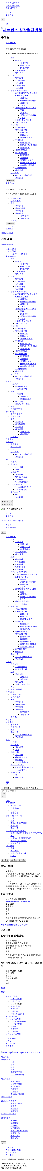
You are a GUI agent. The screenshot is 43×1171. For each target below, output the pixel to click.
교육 (12, 391)
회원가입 (9, 516)
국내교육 (19, 394)
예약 (12, 259)
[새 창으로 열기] (6, 1052)
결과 (12, 276)
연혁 (12, 449)
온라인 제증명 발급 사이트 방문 (14, 925)
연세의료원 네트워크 (31, 1052)
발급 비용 (24, 304)
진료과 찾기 (11, 251)
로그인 (8, 514)
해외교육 (19, 401)
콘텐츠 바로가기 (13, 3)
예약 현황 (19, 274)
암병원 (13, 1026)
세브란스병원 (11, 996)
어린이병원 (15, 1006)
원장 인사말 (16, 447)
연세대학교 (6, 1118)
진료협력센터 (21, 386)
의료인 (8, 381)
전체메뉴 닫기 (7, 244)
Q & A (22, 306)
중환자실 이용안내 (28, 364)
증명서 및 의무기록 (19, 292)
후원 (12, 419)
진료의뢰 (14, 384)
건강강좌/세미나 (17, 484)
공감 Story (10, 183)
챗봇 (3, 992)
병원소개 (9, 442)
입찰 (12, 1069)
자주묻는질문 (21, 369)
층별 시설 (24, 334)
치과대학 (14, 1123)
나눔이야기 (25, 434)
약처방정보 (20, 281)
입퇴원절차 (25, 356)
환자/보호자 (11, 43)
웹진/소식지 (16, 492)
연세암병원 (15, 1001)
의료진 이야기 (16, 414)
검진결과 (19, 284)
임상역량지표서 (22, 482)
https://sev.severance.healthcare (18, 901)
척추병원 (14, 1029)
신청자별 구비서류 (28, 302)
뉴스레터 (19, 497)
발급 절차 (24, 299)
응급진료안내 (21, 351)
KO (7, 782)
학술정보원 (15, 1133)
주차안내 (19, 379)
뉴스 (8, 459)
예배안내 (19, 371)
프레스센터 (15, 472)
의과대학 (14, 1121)
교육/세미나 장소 (22, 404)
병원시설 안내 (21, 331)
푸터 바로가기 (12, 8)
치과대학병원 (11, 1016)
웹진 (17, 494)
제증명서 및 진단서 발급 (25, 309)
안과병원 (14, 1009)
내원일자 (19, 279)
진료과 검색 (34, 788)
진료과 (8, 525)
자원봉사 (14, 437)
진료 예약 (19, 261)
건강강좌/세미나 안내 (24, 487)
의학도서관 (15, 1136)
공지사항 (19, 467)
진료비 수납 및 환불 (28, 346)
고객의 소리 (16, 417)
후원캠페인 (20, 424)
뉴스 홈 (14, 462)
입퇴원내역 (20, 286)
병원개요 (14, 444)
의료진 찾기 (11, 249)
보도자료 (19, 474)
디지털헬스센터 (17, 1075)
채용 (17, 469)
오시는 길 (15, 374)
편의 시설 (24, 336)
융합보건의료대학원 (19, 1131)
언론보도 (19, 479)
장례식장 (14, 1138)
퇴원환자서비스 (26, 361)
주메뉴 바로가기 (13, 6)
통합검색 (8, 788)
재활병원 (14, 1011)
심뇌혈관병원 (16, 1024)
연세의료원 (6, 1059)
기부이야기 (25, 432)
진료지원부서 (16, 409)
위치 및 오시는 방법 (23, 376)
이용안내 (14, 326)
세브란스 (5, 1057)
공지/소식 (15, 464)
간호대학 (14, 1126)
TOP (3, 988)
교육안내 (24, 396)
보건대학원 (15, 1128)
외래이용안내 (26, 344)
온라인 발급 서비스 (23, 321)
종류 (22, 311)
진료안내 (19, 341)
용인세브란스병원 (13, 1034)
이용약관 (9, 1147)
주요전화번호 (21, 329)
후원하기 (19, 427)
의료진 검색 (20, 788)
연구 (12, 406)
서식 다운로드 (21, 323)
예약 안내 (24, 264)
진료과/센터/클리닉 (19, 254)
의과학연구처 (16, 1072)
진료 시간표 (25, 266)
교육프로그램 (26, 399)
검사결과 (19, 289)
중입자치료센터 (17, 1014)
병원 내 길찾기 (26, 339)
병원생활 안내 (21, 354)
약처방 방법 (25, 349)
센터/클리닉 (11, 527)
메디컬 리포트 (21, 477)
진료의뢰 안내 (21, 389)
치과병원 (14, 1031)
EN (7, 24)
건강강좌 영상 (21, 489)
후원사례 (19, 429)
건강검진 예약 (21, 271)
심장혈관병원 (16, 1084)
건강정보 (9, 439)
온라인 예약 (25, 269)
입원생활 (24, 359)
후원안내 (19, 422)
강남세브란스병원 (13, 1019)
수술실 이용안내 (27, 366)
